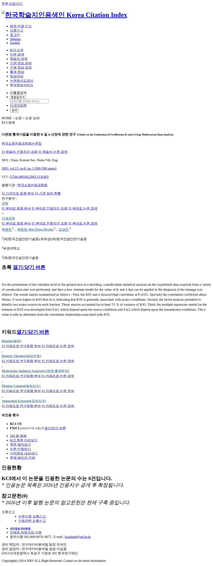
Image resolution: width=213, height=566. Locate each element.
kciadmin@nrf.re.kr (78, 537)
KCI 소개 (16, 50)
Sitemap (15, 39)
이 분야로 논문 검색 (82, 208)
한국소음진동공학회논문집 (22, 143)
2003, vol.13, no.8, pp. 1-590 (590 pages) (29, 168)
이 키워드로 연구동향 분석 (21, 346)
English (15, 43)
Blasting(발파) (11, 341)
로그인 (15, 35)
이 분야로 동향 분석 (16, 208)
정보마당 (16, 76)
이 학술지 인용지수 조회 (19, 152)
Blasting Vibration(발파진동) (21, 356)
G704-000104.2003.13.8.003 (29, 177)
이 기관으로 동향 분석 (18, 193)
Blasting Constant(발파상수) (21, 386)
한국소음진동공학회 (32, 185)
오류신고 (16, 30)
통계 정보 (17, 72)
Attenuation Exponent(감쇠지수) (24, 401)
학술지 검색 (18, 59)
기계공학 (8, 218)
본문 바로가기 (12, 3)
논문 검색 (17, 54)
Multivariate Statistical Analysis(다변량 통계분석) (35, 371)
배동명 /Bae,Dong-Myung (35, 229)
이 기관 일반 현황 (48, 193)
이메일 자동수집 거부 (26, 532)
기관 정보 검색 (21, 63)
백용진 (7, 229)
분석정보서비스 (21, 85)
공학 (5, 203)
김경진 (64, 229)
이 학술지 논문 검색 (52, 152)
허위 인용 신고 (21, 26)
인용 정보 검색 (21, 67)
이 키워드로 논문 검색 (58, 346)
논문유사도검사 (21, 80)
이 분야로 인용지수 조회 (49, 208)
